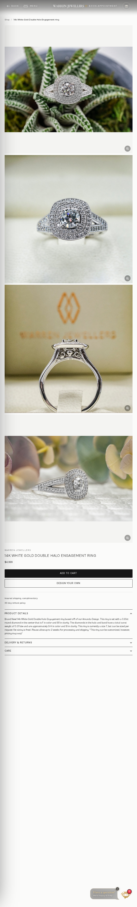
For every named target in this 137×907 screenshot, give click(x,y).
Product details (16, 613)
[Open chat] (126, 894)
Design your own (68, 583)
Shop (7, 20)
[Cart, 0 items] (126, 6)
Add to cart (68, 573)
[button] (105, 894)
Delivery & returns (18, 642)
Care (8, 651)
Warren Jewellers (68, 6)
